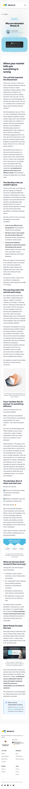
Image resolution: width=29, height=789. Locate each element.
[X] (10, 785)
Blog (17, 753)
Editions (3, 753)
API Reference (19, 756)
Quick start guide (20, 759)
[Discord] (5, 785)
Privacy (17, 769)
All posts (5, 14)
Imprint (17, 774)
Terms (17, 771)
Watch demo (4, 759)
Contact (3, 771)
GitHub (18, 707)
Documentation (5, 756)
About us (3, 769)
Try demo (3, 761)
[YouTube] (13, 785)
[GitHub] (2, 785)
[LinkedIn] (7, 785)
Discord (12, 709)
